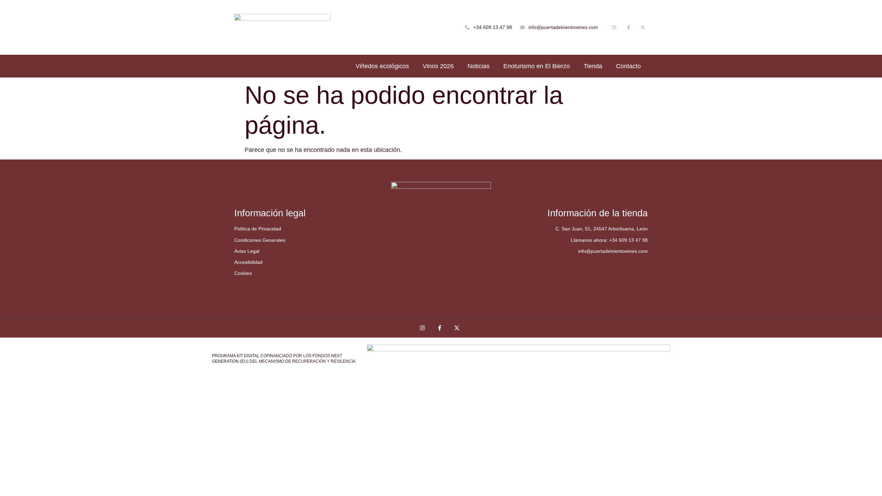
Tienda (593, 66)
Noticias (479, 66)
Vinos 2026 (438, 66)
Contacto (628, 66)
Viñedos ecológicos (382, 66)
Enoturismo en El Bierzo (536, 66)
